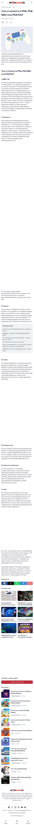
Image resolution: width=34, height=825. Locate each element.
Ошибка (13, 782)
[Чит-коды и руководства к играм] (17, 2)
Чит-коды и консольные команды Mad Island (19, 750)
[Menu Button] (2, 2)
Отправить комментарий (17, 682)
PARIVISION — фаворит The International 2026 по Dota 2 (16, 334)
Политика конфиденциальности (22, 810)
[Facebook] (4, 583)
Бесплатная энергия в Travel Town (20, 721)
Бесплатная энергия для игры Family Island (20, 702)
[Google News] (25, 807)
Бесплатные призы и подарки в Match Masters (21, 692)
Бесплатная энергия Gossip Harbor (20, 711)
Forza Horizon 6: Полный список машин (13, 342)
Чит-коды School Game (19, 769)
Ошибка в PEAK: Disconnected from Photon (21, 778)
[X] (11, 583)
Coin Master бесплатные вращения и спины (19, 759)
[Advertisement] (17, 217)
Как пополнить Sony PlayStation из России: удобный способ (16, 330)
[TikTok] (19, 807)
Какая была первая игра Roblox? (21, 731)
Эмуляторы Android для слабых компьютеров (21, 740)
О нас (4, 810)
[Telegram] (23, 583)
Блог (13, 733)
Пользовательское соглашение (17, 813)
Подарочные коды (16, 696)
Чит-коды (14, 753)
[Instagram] (15, 807)
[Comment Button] (3, 22)
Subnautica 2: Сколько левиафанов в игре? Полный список (16, 350)
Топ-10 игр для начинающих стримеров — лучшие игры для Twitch (16, 338)
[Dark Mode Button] (31, 2)
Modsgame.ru (19, 816)
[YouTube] (22, 807)
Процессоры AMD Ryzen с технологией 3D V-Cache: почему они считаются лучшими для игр (17, 345)
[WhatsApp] (17, 583)
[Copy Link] (29, 583)
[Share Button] (10, 22)
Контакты (10, 810)
